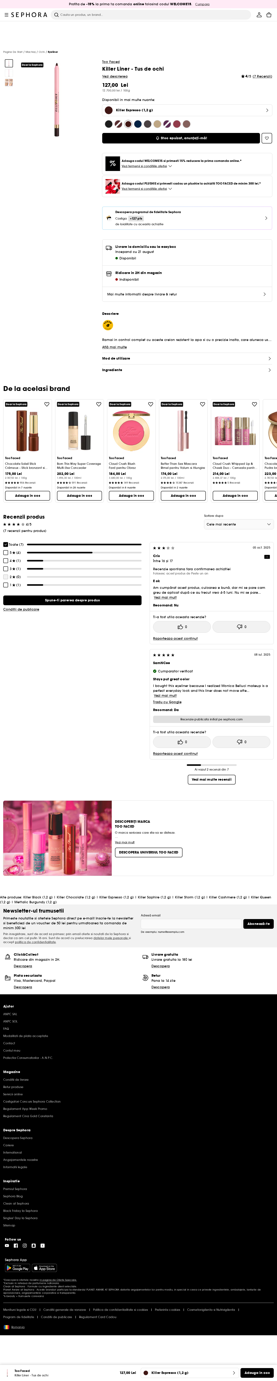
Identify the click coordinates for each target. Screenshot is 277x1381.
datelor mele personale (111, 938)
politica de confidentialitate (35, 942)
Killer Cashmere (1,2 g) (228, 897)
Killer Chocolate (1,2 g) (76, 897)
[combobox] (239, 524)
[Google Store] (17, 1268)
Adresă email (150, 915)
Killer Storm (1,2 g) (190, 897)
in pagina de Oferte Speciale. (58, 1279)
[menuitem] (259, 15)
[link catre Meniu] (6, 15)
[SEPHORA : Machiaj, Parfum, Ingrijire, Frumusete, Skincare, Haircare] (29, 14)
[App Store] (44, 1268)
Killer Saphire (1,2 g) (154, 897)
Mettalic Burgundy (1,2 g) (35, 902)
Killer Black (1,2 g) (38, 897)
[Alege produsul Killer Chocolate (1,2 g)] (118, 124)
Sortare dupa (213, 516)
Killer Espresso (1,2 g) (116, 897)
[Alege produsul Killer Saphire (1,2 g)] (138, 124)
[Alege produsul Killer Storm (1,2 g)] (148, 124)
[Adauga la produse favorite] (47, 404)
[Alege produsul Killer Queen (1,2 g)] (167, 124)
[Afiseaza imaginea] (9, 63)
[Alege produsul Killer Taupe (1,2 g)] (187, 124)
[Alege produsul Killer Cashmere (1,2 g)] (157, 124)
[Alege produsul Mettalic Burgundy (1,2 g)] (177, 124)
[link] (72, 600)
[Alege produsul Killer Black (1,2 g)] (109, 124)
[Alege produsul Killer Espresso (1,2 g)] (128, 124)
